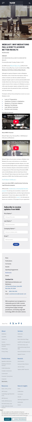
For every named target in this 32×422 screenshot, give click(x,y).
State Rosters (21, 361)
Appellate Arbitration (6, 361)
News (6, 258)
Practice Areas (6, 358)
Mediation (4, 334)
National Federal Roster (23, 364)
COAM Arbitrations (6, 368)
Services (20, 331)
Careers (3, 342)
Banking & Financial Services (6, 364)
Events (7, 275)
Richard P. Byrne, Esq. (15, 65)
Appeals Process (21, 354)
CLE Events (8, 264)
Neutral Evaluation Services (24, 351)
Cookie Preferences (20, 419)
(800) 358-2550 (13, 291)
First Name (8, 213)
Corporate (4, 379)
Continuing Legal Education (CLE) (8, 394)
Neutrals (20, 358)
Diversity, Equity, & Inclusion (6, 345)
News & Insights (22, 386)
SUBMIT (16, 244)
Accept (7, 419)
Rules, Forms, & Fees (6, 388)
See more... (5, 381)
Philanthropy (5, 349)
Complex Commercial (6, 371)
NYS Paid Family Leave (23, 344)
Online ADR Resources (7, 401)
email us (19, 197)
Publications (8, 261)
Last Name (8, 221)
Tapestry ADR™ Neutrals (23, 369)
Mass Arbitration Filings (23, 339)
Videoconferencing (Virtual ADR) (24, 348)
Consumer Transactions (7, 376)
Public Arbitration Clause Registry (7, 406)
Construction (5, 373)
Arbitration (20, 334)
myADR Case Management (24, 342)
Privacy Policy (5, 351)
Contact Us (4, 339)
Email (6, 236)
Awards (7, 267)
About (3, 331)
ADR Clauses (4, 391)
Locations (4, 336)
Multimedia (4, 38)
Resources (5, 386)
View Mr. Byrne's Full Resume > (9, 179)
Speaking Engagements (11, 269)
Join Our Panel (21, 366)
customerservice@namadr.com (17, 294)
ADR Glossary (5, 398)
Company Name (9, 228)
